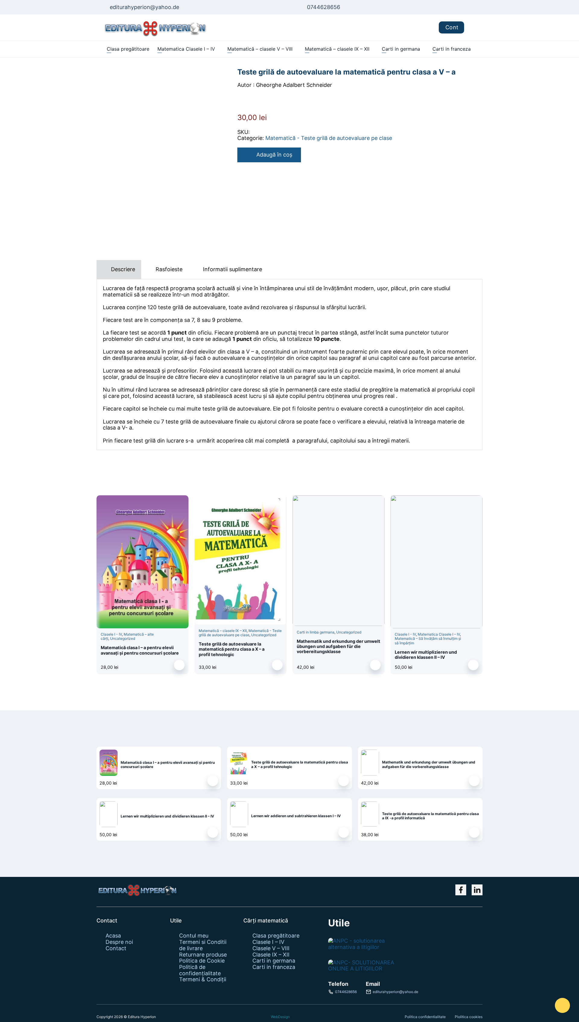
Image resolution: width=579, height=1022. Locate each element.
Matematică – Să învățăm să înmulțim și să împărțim (428, 640)
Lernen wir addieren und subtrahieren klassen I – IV (296, 816)
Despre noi (119, 942)
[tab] (118, 269)
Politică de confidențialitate (200, 970)
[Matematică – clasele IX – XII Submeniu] (372, 49)
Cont (452, 27)
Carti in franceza (451, 49)
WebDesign (280, 1017)
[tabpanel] (289, 364)
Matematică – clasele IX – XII (337, 49)
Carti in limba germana (315, 632)
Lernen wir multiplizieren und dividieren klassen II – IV (426, 654)
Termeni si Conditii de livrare (202, 945)
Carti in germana (401, 49)
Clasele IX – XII (271, 955)
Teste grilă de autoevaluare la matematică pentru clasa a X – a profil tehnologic (231, 649)
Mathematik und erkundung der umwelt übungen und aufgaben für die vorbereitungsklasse (338, 646)
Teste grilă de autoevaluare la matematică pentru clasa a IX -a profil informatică (430, 815)
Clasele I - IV (111, 634)
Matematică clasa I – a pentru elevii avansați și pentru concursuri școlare (140, 650)
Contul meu (193, 936)
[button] (179, 665)
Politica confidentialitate (425, 1016)
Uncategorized (122, 638)
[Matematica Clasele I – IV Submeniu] (218, 49)
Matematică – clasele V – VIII (260, 49)
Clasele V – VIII (271, 948)
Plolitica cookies (468, 1016)
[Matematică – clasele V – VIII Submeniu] (295, 49)
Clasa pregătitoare (128, 49)
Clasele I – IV (268, 942)
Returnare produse (203, 955)
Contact (116, 948)
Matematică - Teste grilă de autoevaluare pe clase (328, 138)
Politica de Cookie (202, 961)
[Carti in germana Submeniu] (423, 49)
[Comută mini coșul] (473, 28)
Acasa (113, 936)
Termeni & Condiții (202, 979)
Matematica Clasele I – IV (186, 49)
